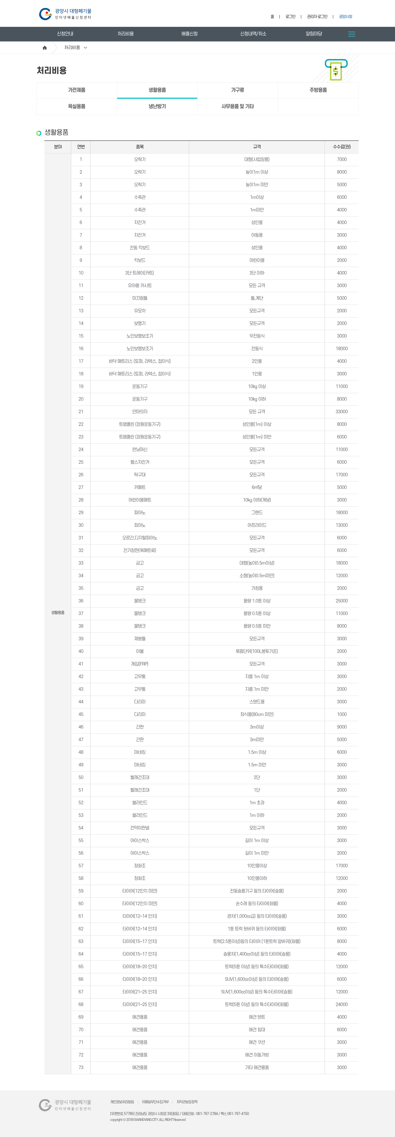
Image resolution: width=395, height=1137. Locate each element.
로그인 (290, 16)
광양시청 (345, 16)
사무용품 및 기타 (237, 106)
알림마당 (314, 33)
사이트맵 (352, 34)
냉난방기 (157, 106)
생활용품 (157, 90)
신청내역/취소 (253, 33)
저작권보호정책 (187, 1102)
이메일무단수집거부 (155, 1102)
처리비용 (125, 33)
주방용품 (318, 90)
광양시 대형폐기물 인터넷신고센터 (65, 14)
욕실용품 (76, 106)
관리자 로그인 (317, 16)
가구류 (237, 90)
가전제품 (76, 90)
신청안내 (65, 33)
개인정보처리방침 (122, 1102)
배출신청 (189, 33)
